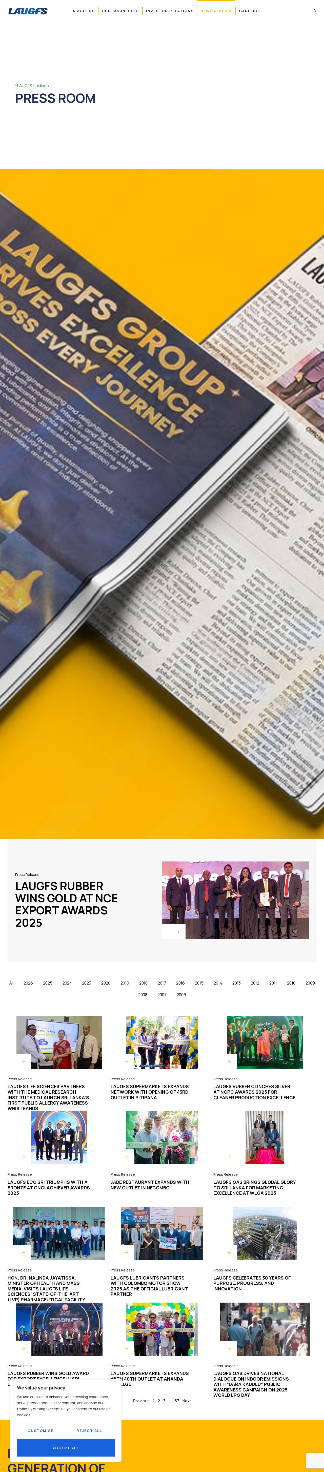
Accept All (65, 1447)
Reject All (89, 1430)
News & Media (216, 10)
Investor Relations (170, 10)
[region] (66, 1420)
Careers (249, 10)
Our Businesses (120, 10)
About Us (84, 10)
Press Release (27, 874)
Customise (40, 1430)
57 (176, 1401)
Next (187, 1401)
